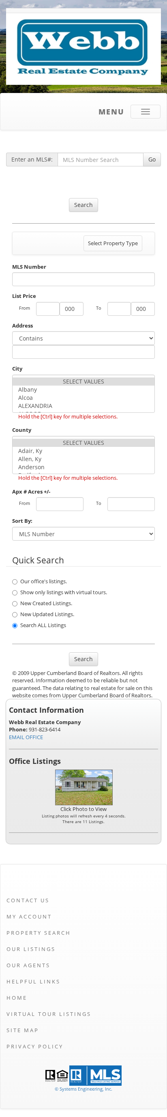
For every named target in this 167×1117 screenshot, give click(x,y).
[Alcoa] (83, 398)
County (21, 429)
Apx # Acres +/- (31, 491)
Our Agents (28, 965)
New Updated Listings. (47, 614)
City (17, 368)
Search (83, 205)
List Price (24, 296)
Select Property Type (113, 245)
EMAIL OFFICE (26, 737)
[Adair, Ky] (83, 451)
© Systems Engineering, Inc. (83, 1089)
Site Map (22, 1030)
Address (22, 325)
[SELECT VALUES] (83, 381)
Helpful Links (33, 981)
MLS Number (29, 266)
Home (16, 997)
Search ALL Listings (43, 625)
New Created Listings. (46, 603)
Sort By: (22, 520)
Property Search (38, 932)
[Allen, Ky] (83, 459)
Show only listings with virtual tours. (63, 592)
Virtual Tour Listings (48, 1014)
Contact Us (27, 900)
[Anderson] (83, 467)
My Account (29, 916)
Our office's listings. (43, 581)
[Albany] (83, 390)
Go (152, 159)
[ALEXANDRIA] (83, 406)
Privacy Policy (34, 1046)
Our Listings (31, 949)
